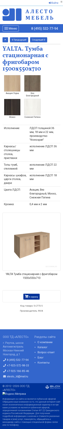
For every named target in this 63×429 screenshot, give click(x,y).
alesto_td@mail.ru (17, 376)
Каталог (42, 347)
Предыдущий (19, 40)
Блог (40, 357)
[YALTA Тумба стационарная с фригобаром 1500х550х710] (31, 241)
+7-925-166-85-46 (17, 371)
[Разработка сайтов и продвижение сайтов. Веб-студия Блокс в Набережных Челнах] (53, 387)
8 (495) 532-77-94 (44, 28)
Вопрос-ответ (46, 352)
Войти (54, 3)
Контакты (43, 362)
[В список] (5, 39)
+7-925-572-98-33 (17, 365)
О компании (44, 342)
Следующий (38, 40)
